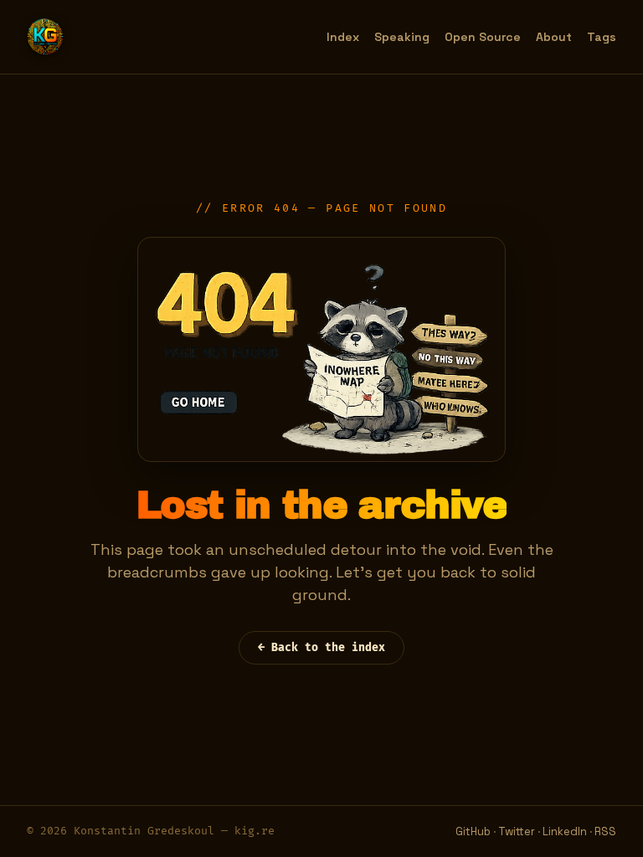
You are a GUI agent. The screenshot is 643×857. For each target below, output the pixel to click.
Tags (601, 36)
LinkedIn (565, 831)
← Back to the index (321, 647)
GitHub (473, 831)
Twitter (516, 831)
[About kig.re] (45, 36)
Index (343, 36)
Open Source (483, 36)
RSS (605, 831)
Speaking (402, 36)
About (554, 36)
